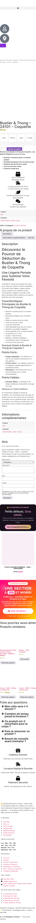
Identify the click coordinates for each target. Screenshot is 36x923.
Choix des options (7, 663)
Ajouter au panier (14, 149)
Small (2, 220)
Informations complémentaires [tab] (14, 238)
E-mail (4, 483)
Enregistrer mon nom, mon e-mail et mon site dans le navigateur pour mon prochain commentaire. (18, 493)
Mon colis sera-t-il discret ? (16, 707)
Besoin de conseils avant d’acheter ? (16, 740)
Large (12, 220)
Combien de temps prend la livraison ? (17, 715)
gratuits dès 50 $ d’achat (18, 3)
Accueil (2, 60)
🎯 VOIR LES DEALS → (18, 611)
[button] (18, 8)
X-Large (17, 220)
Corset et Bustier (24, 60)
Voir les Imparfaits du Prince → (18, 527)
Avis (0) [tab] (31, 238)
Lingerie (15, 60)
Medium (7, 220)
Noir (2, 214)
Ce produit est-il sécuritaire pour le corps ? (14, 724)
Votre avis (6, 465)
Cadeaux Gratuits (18, 754)
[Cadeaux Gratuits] (18, 750)
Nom (3, 476)
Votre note (6, 459)
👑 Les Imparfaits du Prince (18, 507)
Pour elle (8, 60)
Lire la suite (24, 659)
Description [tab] (7, 234)
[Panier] (3, 45)
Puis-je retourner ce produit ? (17, 732)
